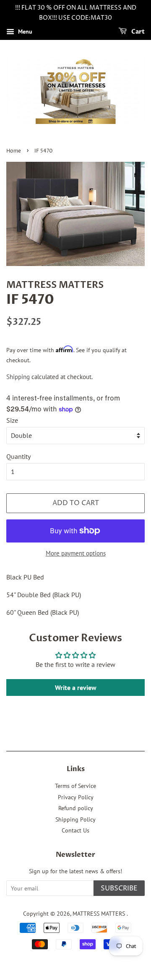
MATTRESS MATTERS (100, 913)
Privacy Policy (76, 797)
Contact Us (75, 830)
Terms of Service (75, 786)
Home (13, 151)
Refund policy (75, 808)
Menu (24, 31)
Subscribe (119, 888)
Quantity (18, 456)
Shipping (18, 377)
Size (12, 420)
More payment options (76, 553)
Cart (137, 32)
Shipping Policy (75, 819)
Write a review (75, 687)
